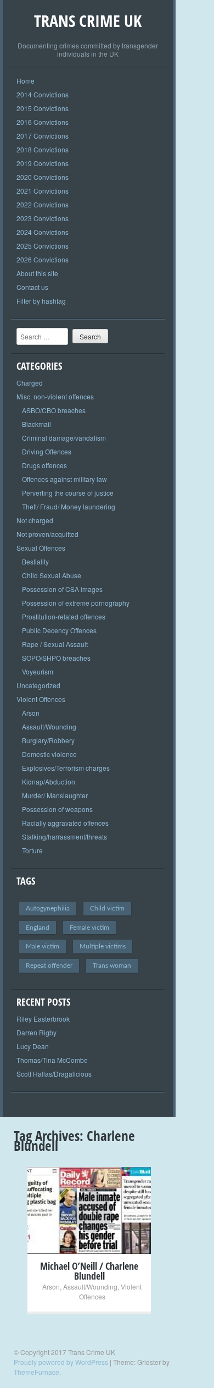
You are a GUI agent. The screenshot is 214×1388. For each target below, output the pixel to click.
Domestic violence (49, 754)
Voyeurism (37, 671)
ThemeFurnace (36, 1371)
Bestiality (35, 561)
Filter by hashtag (41, 300)
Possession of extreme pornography (75, 602)
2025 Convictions (42, 245)
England (37, 927)
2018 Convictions (42, 149)
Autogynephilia (48, 908)
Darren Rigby (36, 1032)
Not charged (34, 520)
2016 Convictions (42, 122)
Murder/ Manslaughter (55, 795)
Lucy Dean (32, 1046)
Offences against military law (64, 479)
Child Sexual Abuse (51, 575)
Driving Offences (46, 451)
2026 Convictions (42, 259)
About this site (37, 273)
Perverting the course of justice (68, 492)
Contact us (32, 287)
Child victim (107, 908)
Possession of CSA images (62, 589)
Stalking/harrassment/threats (64, 836)
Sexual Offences (40, 547)
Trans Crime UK (88, 20)
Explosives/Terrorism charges (66, 767)
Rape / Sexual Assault (55, 644)
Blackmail (36, 424)
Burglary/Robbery (48, 740)
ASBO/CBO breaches (54, 410)
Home (25, 80)
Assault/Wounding (49, 726)
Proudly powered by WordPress (61, 1362)
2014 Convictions (42, 94)
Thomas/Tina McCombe (52, 1060)
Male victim (42, 946)
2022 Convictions (42, 204)
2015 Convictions (42, 108)
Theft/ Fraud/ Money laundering (68, 506)
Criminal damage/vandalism (64, 437)
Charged (29, 382)
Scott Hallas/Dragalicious (54, 1073)
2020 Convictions (42, 177)
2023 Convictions (42, 218)
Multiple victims (103, 946)
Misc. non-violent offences (55, 396)
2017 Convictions (42, 135)
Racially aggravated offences (65, 822)
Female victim (89, 927)
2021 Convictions (42, 190)
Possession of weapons (57, 809)
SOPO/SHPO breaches (56, 657)
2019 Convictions (42, 163)
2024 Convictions (42, 232)
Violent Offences (40, 699)
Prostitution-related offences (63, 616)
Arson (31, 712)
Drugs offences (44, 465)
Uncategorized (38, 685)
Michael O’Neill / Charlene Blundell (89, 1270)
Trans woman (112, 965)
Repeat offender (49, 965)
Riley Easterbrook (43, 1018)
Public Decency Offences (59, 630)
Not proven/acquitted (47, 534)
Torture (32, 850)
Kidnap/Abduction (48, 781)
